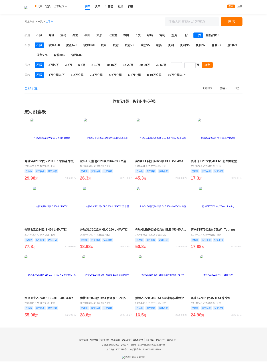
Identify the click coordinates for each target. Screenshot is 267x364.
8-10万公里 (154, 74)
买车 (87, 6)
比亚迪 (112, 35)
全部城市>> (60, 6)
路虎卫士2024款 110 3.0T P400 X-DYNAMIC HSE (50, 298)
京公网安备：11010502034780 (145, 349)
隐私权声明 (138, 340)
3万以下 (53, 64)
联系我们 (115, 340)
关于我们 (83, 340)
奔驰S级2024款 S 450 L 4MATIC (46, 229)
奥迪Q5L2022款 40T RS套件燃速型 (214, 161)
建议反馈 (126, 340)
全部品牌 (211, 35)
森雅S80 (76, 54)
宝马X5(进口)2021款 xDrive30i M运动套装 (106, 161)
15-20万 (128, 64)
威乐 (104, 45)
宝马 (63, 35)
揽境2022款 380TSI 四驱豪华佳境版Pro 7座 (161, 298)
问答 (130, 6)
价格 (222, 88)
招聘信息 (104, 340)
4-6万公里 (115, 74)
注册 (239, 6)
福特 (150, 35)
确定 (207, 64)
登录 (231, 6)
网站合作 (160, 340)
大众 (99, 35)
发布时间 (207, 88)
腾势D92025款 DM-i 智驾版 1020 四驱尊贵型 (106, 298)
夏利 (171, 45)
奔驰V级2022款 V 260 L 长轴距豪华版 (49, 161)
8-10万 (96, 64)
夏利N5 (185, 45)
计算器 (109, 6)
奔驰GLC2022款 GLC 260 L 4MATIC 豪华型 (106, 229)
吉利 (162, 35)
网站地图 (94, 340)
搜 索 (231, 21)
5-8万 (81, 64)
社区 (120, 6)
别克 (174, 35)
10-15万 (111, 64)
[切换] (48, 6)
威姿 (159, 45)
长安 (138, 35)
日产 (186, 35)
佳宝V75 (42, 54)
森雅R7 (216, 45)
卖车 (97, 6)
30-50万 (161, 64)
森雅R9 (232, 45)
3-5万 (68, 64)
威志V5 (145, 45)
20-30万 (144, 64)
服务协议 (149, 340)
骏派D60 (89, 45)
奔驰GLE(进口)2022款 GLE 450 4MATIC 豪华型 (161, 161)
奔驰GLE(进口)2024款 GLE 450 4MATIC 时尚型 (161, 229)
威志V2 (129, 45)
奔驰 (51, 35)
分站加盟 (171, 340)
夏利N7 (200, 45)
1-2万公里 (77, 74)
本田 (126, 35)
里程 (236, 88)
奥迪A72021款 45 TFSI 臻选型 (210, 298)
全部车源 (31, 88)
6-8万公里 (134, 74)
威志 (116, 45)
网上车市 (30, 21)
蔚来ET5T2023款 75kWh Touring (213, 229)
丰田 (87, 35)
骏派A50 (54, 45)
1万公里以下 (56, 74)
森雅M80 (59, 54)
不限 (39, 35)
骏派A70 (71, 45)
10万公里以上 (177, 74)
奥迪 (75, 35)
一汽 (40, 21)
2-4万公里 (96, 74)
